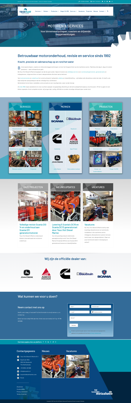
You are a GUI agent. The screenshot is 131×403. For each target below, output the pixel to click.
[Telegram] (53, 342)
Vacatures (89, 224)
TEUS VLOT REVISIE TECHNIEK (45, 1)
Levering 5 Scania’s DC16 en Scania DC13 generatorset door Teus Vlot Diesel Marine (65, 228)
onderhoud (35, 78)
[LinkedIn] (48, 342)
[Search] (107, 11)
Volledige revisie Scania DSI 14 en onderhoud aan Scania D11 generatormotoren (33, 228)
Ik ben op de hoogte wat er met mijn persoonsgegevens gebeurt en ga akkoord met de (88, 332)
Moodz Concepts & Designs (78, 401)
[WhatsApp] (50, 342)
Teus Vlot (56, 401)
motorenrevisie (25, 78)
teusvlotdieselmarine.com (28, 374)
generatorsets (100, 72)
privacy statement (95, 333)
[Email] (55, 342)
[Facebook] (43, 342)
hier (37, 318)
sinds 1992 (22, 87)
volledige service (72, 72)
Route (22, 378)
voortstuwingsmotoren (88, 72)
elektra (60, 78)
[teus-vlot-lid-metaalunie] (102, 389)
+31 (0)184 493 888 (25, 368)
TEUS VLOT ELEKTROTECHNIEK (31, 1)
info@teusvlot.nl (25, 371)
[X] (46, 342)
